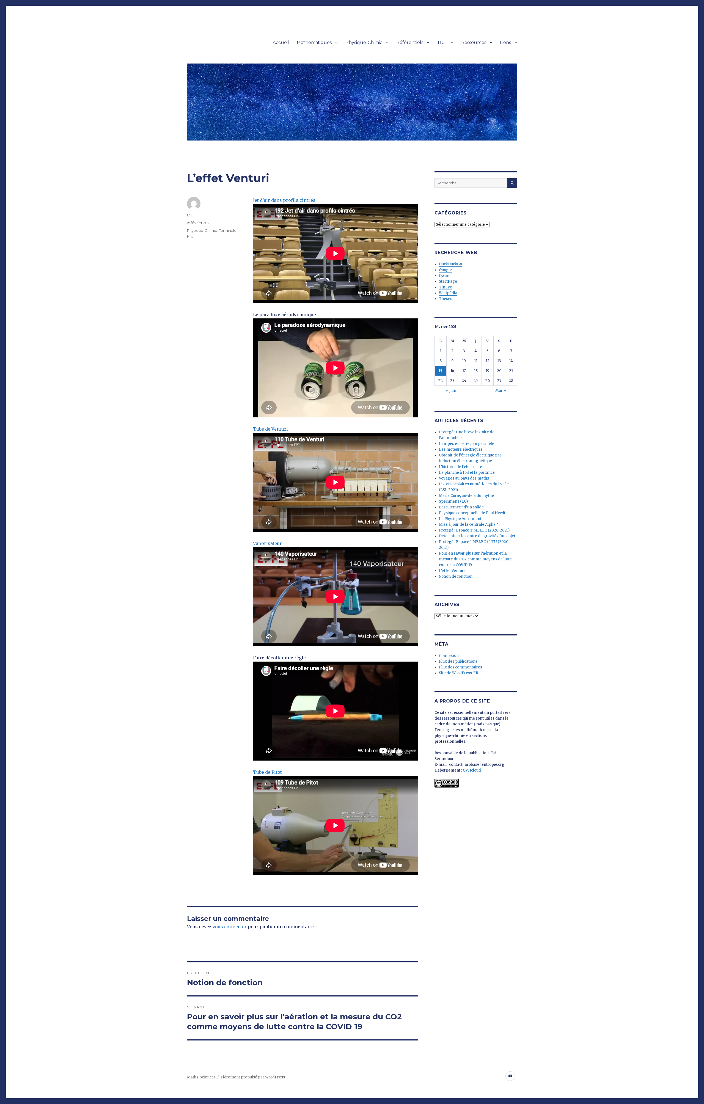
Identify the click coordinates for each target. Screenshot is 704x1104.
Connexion (449, 655)
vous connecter (230, 926)
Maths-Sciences (201, 1077)
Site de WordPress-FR (458, 673)
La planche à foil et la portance (467, 472)
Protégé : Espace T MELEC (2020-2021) (474, 530)
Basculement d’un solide (461, 507)
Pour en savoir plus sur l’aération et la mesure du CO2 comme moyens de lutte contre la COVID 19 (475, 559)
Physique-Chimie (364, 42)
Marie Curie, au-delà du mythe (466, 495)
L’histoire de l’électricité (460, 466)
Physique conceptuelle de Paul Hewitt (473, 513)
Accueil (281, 42)
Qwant (445, 275)
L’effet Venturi (452, 570)
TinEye (445, 287)
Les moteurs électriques (461, 449)
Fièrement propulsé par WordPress (253, 1077)
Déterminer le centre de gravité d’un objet (477, 536)
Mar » (500, 390)
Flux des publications (458, 661)
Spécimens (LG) (453, 501)
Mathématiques (314, 42)
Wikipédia (448, 293)
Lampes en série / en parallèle (466, 443)
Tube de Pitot (267, 772)
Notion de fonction (455, 576)
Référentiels (409, 42)
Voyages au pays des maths (464, 478)
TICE (442, 42)
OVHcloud (472, 770)
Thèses (445, 298)
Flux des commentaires (460, 667)
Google (445, 270)
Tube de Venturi (270, 429)
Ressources (473, 42)
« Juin (451, 390)
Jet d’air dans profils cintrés (284, 200)
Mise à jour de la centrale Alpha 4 (469, 524)
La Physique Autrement (460, 518)
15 (440, 370)
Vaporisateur (267, 543)
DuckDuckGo (450, 264)
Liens (505, 42)
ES (189, 215)
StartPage (448, 281)
